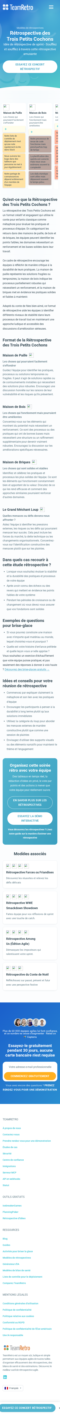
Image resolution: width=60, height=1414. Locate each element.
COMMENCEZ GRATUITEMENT (30, 1076)
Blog (5, 1238)
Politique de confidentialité (17, 1309)
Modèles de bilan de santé (16, 1270)
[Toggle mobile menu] (51, 7)
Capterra (32, 1037)
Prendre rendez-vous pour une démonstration (27, 1141)
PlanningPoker (10, 1212)
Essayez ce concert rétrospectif (30, 67)
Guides (6, 1245)
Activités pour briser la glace (18, 1251)
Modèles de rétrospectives (30, 28)
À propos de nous (12, 1128)
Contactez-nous (11, 1134)
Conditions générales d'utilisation (20, 1303)
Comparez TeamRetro (14, 1283)
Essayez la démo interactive (30, 818)
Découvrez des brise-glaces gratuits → (27, 669)
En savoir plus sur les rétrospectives (30, 802)
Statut (6, 1185)
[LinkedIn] (5, 1377)
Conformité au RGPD (13, 1322)
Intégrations (9, 1166)
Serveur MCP (9, 1172)
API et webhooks (11, 1179)
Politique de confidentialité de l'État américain (27, 1329)
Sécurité (7, 1153)
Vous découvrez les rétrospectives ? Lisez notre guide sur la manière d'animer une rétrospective (30, 833)
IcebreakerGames (12, 1205)
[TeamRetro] (18, 7)
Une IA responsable (13, 1335)
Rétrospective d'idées (14, 1218)
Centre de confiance (13, 1160)
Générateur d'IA (11, 1264)
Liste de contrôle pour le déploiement (22, 1276)
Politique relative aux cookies (18, 1316)
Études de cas (10, 1147)
